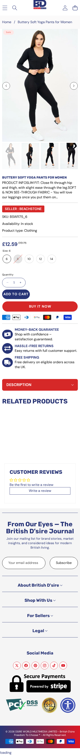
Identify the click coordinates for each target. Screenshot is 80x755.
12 (40, 259)
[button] (75, 8)
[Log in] (65, 8)
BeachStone (30, 209)
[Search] (15, 8)
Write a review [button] (40, 490)
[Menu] (5, 8)
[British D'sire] (40, 2)
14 (51, 259)
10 (29, 259)
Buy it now (40, 306)
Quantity (7, 274)
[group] (11, 156)
